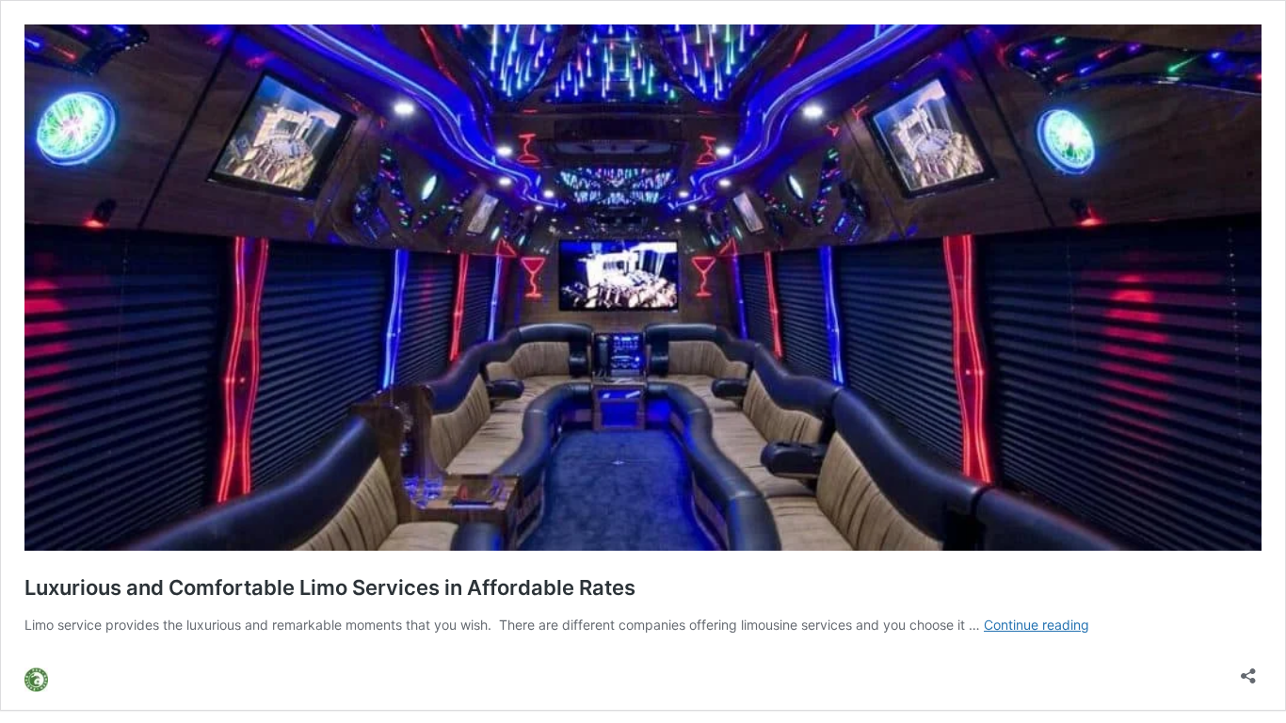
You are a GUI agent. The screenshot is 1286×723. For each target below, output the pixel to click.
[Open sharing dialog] (1248, 669)
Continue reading (1036, 625)
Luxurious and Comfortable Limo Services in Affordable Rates (329, 587)
